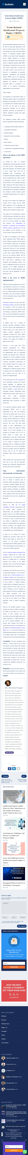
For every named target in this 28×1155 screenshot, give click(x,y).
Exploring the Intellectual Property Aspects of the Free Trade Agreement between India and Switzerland (16, 1113)
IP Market (3, 1016)
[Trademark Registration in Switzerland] (3, 1121)
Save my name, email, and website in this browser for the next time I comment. (12, 922)
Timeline (3, 1039)
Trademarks (14, 1121)
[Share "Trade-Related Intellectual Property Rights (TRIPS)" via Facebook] (9, 769)
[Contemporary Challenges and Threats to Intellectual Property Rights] (14, 823)
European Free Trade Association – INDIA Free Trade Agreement (16, 1105)
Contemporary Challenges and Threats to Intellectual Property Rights (13, 835)
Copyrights (4, 1031)
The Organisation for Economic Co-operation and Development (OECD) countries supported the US (14, 226)
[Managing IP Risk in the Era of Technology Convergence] (14, 873)
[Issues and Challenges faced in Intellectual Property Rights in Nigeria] (14, 848)
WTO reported (19, 379)
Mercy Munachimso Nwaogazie (14, 688)
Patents (3, 1035)
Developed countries (8, 302)
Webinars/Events (5, 1023)
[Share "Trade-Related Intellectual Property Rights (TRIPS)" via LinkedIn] (14, 769)
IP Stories (3, 1020)
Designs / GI (4, 1027)
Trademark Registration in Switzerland (15, 1120)
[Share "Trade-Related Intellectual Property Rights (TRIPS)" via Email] (18, 769)
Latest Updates (4, 1042)
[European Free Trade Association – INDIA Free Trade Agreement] (3, 1106)
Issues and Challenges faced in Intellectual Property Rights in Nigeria (14, 860)
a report (15, 389)
